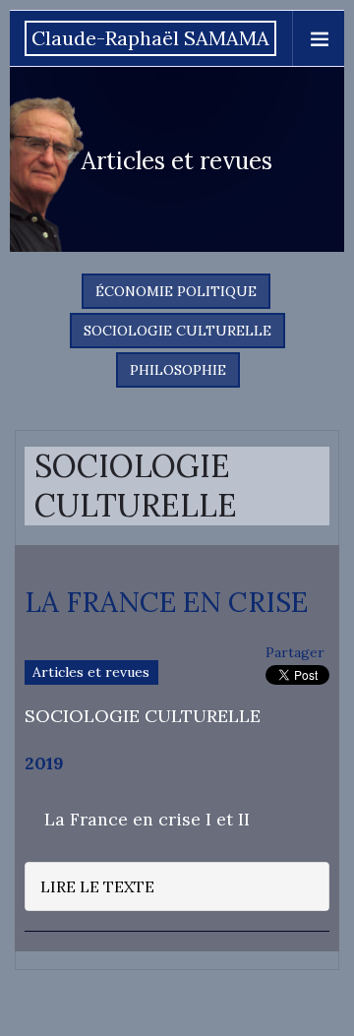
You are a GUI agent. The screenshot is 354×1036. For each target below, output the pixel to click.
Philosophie (178, 370)
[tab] (177, 886)
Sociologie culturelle (177, 330)
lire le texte (97, 886)
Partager (295, 652)
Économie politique (176, 291)
